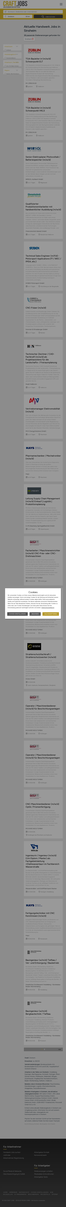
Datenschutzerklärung (47, 607)
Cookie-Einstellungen (17, 614)
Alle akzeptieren (51, 614)
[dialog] (33, 603)
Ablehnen (35, 614)
